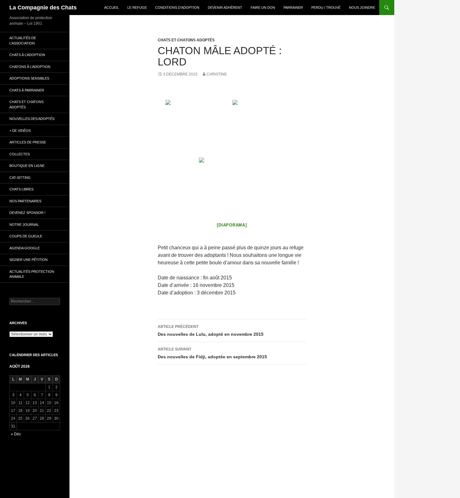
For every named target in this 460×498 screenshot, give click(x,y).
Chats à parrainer (26, 90)
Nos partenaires (25, 201)
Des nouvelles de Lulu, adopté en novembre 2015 (210, 330)
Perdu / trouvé (325, 7)
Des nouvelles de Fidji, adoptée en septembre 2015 (212, 353)
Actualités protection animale (31, 274)
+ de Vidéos (20, 130)
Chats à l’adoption (27, 55)
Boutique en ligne (26, 166)
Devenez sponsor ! (27, 213)
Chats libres (21, 189)
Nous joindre (362, 7)
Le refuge (137, 7)
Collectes (19, 154)
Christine (217, 74)
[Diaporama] (232, 225)
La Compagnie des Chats (43, 7)
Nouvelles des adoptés (31, 119)
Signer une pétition (28, 260)
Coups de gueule (25, 236)
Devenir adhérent (225, 7)
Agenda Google (24, 248)
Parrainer (293, 7)
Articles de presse (27, 142)
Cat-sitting (20, 177)
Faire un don (263, 7)
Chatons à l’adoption (29, 67)
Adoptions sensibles (29, 78)
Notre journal (24, 224)
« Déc (16, 434)
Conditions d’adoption (177, 7)
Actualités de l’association (22, 40)
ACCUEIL (111, 7)
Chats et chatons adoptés (186, 40)
